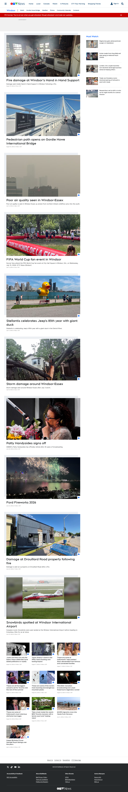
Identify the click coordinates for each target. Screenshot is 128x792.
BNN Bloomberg (70, 779)
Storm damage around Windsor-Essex (34, 384)
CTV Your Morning (78, 4)
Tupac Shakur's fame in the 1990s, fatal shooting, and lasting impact (42, 659)
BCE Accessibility (12, 777)
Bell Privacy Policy (41, 777)
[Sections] (5, 4)
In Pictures (64, 4)
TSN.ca (67, 782)
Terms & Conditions (42, 779)
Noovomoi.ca (98, 779)
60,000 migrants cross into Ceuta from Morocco (67, 713)
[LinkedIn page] (19, 767)
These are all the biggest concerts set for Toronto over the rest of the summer (17, 688)
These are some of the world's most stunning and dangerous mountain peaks (43, 688)
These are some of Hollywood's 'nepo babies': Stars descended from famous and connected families (68, 660)
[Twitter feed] (8, 767)
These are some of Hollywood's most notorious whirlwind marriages (16, 714)
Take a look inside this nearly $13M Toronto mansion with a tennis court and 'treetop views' (42, 715)
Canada (46, 4)
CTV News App (76, 760)
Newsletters (66, 760)
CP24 (66, 777)
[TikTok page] (11, 767)
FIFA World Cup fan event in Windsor (33, 259)
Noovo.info (97, 777)
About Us (50, 760)
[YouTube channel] (15, 767)
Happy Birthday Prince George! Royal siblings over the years (16, 742)
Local (38, 4)
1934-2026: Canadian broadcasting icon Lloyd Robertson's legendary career (68, 688)
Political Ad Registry (42, 782)
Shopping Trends (94, 4)
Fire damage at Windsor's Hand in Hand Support (42, 80)
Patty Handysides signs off (26, 443)
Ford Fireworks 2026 (21, 502)
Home (31, 4)
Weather (45, 10)
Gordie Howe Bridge (33, 10)
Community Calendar (64, 10)
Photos (52, 10)
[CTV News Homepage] (17, 4)
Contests (76, 10)
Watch (55, 4)
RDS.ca (96, 782)
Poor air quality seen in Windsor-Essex (34, 200)
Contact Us (57, 760)
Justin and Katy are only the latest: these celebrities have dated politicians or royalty (17, 659)
